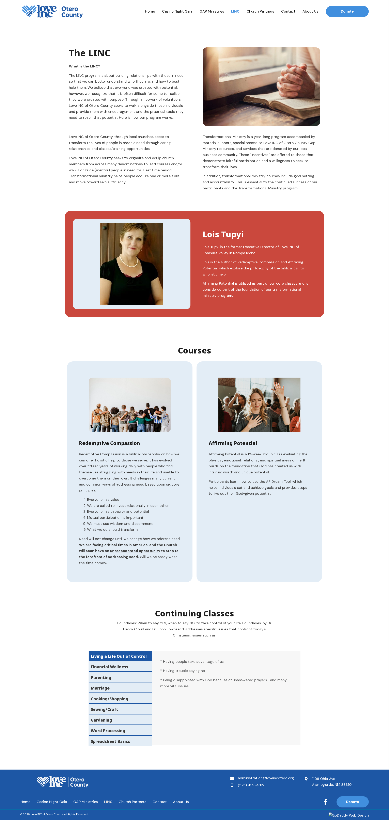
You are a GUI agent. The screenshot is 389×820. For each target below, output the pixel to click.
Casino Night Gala (52, 801)
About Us (181, 801)
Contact (160, 801)
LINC (108, 801)
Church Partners (132, 801)
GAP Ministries (85, 801)
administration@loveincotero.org (266, 778)
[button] (325, 802)
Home (25, 801)
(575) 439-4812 (251, 785)
